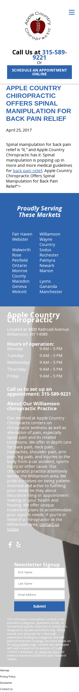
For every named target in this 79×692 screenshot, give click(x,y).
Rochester (49, 255)
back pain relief (27, 170)
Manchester (51, 291)
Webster (20, 239)
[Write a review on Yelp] (18, 546)
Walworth (21, 249)
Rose (16, 255)
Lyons (45, 281)
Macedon (21, 281)
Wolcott (19, 291)
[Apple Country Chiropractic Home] (39, 25)
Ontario (19, 265)
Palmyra (47, 260)
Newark (47, 265)
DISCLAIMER (20, 644)
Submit (39, 606)
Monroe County (19, 273)
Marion (46, 270)
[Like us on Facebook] (10, 546)
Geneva (19, 286)
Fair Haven (22, 234)
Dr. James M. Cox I (47, 652)
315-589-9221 (50, 54)
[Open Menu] (71, 12)
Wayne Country (47, 242)
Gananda (48, 286)
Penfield (20, 260)
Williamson (50, 234)
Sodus (45, 249)
